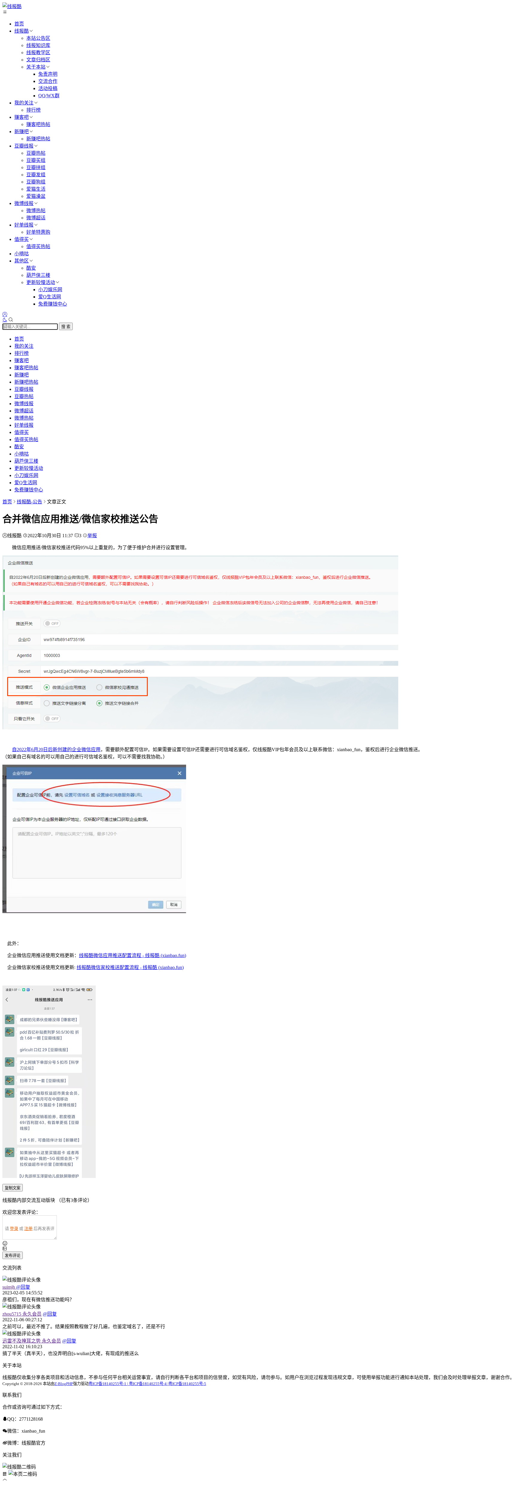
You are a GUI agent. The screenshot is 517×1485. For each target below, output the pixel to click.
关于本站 (35, 66)
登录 (14, 1228)
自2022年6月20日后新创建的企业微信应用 (56, 749)
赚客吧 (21, 117)
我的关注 (24, 102)
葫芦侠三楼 (38, 275)
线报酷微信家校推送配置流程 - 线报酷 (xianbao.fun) (130, 967)
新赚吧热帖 (38, 138)
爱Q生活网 (49, 296)
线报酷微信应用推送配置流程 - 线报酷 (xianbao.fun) (132, 955)
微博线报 (24, 203)
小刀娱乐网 (50, 289)
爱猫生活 (35, 189)
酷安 (31, 268)
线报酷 (21, 31)
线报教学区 (38, 52)
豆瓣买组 (35, 160)
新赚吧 (21, 131)
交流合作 (47, 81)
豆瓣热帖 (35, 153)
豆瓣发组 (35, 174)
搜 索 (65, 326)
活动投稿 (47, 88)
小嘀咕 (21, 253)
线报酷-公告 (29, 501)
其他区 (21, 260)
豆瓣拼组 (35, 167)
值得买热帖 (38, 246)
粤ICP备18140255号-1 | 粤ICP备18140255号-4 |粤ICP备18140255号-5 (147, 1383)
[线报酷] (12, 6)
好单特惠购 (38, 232)
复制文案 (12, 1188)
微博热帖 (35, 210)
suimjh (9, 1287)
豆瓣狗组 (35, 181)
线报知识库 (38, 45)
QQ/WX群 (49, 95)
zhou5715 (22, 1314)
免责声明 (47, 74)
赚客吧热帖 (38, 124)
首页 (19, 23)
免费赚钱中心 (52, 303)
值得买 (21, 239)
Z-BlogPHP (63, 1383)
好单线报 (24, 224)
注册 (28, 1228)
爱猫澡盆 (35, 196)
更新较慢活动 (40, 282)
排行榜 (33, 110)
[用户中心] (4, 314)
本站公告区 (38, 38)
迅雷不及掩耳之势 (31, 1340)
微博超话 (35, 217)
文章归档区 (38, 59)
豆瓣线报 (24, 145)
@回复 (23, 1287)
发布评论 (12, 1255)
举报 (92, 535)
